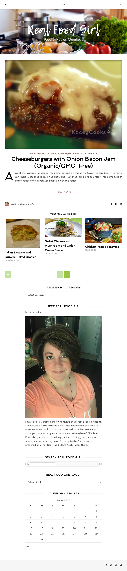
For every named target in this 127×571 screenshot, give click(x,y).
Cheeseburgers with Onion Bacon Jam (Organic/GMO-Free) (63, 162)
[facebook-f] (106, 565)
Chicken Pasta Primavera (102, 246)
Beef (76, 153)
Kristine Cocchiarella (22, 204)
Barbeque (65, 153)
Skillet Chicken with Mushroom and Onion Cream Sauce (60, 246)
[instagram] (116, 565)
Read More (63, 192)
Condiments (89, 153)
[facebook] (111, 565)
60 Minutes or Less (42, 153)
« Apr (28, 546)
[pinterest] (121, 565)
